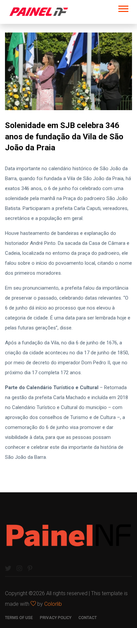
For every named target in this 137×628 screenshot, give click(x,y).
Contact (87, 617)
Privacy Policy (55, 617)
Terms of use (19, 617)
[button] (123, 7)
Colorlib (53, 604)
